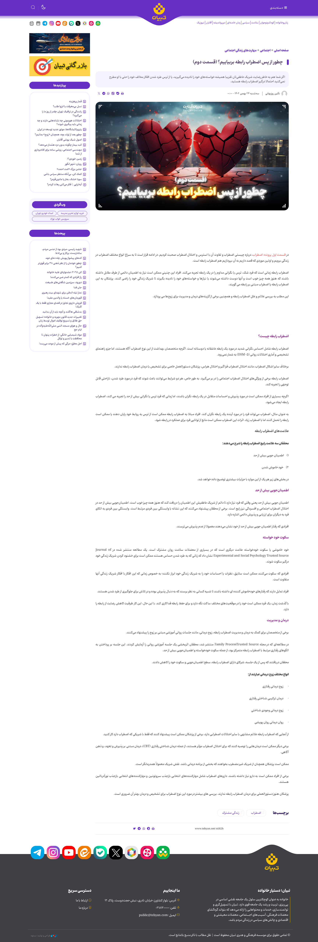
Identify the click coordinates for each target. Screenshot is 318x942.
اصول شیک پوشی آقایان (69, 140)
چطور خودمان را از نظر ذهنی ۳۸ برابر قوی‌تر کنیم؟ (60, 265)
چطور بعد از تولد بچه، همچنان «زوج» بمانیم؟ (58, 135)
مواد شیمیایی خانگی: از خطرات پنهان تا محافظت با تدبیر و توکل (61, 337)
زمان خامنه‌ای (234, 23)
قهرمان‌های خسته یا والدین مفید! (64, 298)
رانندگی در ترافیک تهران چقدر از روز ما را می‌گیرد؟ (62, 113)
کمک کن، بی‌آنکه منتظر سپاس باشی (63, 174)
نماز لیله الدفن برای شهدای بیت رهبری (62, 293)
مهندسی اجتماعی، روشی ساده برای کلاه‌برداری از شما (58, 152)
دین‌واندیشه (219, 23)
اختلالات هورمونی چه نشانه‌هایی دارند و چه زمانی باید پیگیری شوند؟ (59, 122)
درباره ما (83, 908)
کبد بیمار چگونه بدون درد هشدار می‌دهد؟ (60, 145)
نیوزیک (200, 23)
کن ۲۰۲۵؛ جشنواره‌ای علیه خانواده (64, 272)
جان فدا (78, 287)
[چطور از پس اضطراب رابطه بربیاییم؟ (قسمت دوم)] (192, 156)
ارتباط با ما (82, 900)
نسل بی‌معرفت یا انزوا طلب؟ (67, 106)
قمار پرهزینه (75, 101)
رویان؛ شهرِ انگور (73, 164)
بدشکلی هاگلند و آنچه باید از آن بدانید (62, 312)
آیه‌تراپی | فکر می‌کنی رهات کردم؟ (64, 184)
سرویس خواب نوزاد (59, 219)
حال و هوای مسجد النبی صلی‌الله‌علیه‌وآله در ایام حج (59, 327)
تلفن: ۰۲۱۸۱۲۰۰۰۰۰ (166, 908)
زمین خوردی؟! (74, 159)
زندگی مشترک (230, 813)
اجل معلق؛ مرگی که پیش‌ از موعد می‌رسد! (60, 344)
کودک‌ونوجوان (267, 23)
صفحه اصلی (281, 50)
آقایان (209, 23)
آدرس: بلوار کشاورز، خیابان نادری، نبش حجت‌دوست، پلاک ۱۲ (140, 900)
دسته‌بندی (277, 8)
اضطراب (256, 813)
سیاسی (246, 23)
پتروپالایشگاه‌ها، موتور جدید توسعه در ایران (59, 129)
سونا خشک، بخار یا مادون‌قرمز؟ (66, 179)
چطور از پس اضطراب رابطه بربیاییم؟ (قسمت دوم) (238, 62)
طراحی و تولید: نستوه (41, 935)
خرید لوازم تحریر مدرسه (72, 213)
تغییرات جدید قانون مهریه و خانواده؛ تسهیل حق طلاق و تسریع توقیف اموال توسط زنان (59, 319)
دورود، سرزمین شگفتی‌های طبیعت (63, 282)
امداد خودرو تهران (44, 213)
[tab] (59, 85)
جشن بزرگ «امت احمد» (69, 169)
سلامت (254, 23)
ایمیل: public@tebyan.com (157, 915)
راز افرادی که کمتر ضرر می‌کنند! (66, 277)
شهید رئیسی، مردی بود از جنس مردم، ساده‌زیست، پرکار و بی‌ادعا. (62, 251)
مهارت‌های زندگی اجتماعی (241, 50)
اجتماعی (265, 50)
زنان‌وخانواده (282, 23)
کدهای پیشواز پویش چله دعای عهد (63, 258)
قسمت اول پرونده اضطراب (269, 255)
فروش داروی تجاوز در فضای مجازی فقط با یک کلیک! (59, 305)
